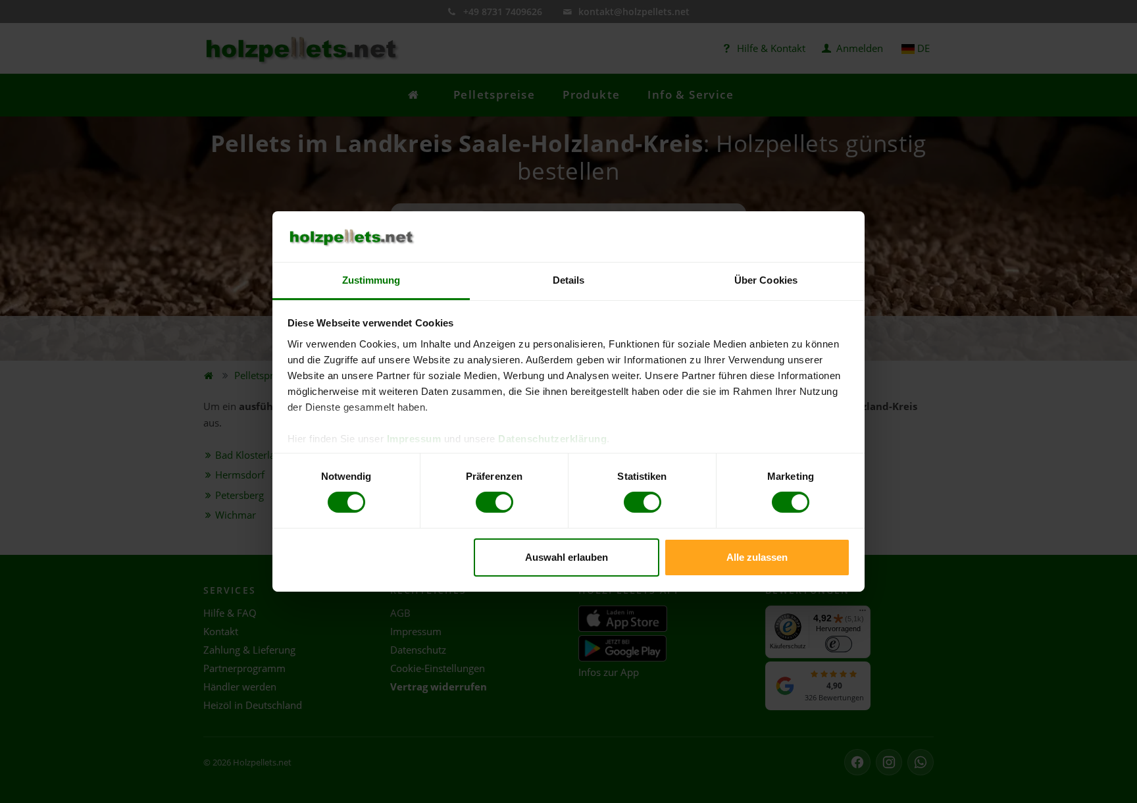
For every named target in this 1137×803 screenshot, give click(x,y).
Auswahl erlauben (566, 557)
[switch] (494, 502)
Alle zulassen (757, 557)
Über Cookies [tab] (765, 280)
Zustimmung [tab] (371, 280)
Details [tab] (569, 280)
